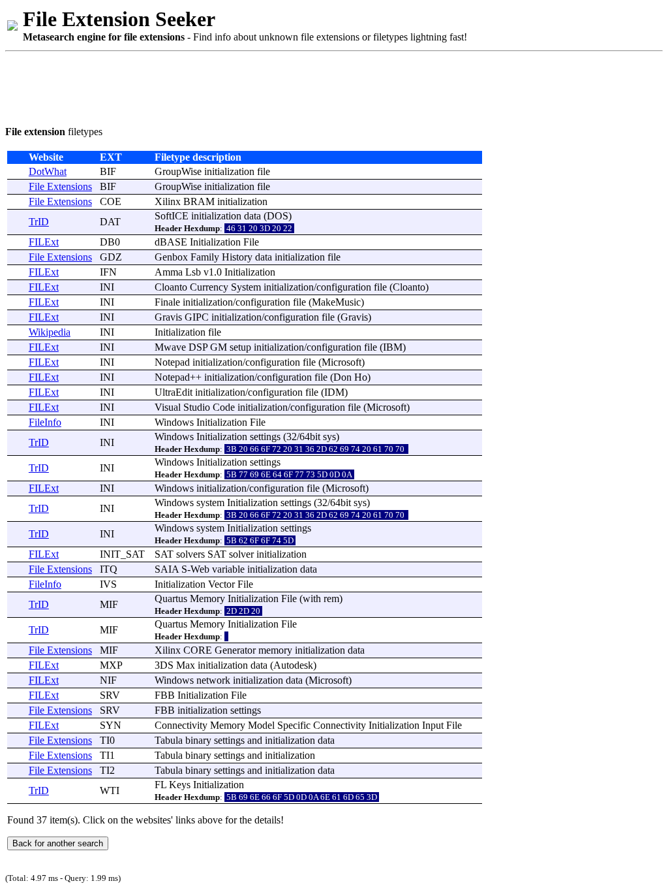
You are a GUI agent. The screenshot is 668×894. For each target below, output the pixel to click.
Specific (294, 725)
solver (241, 554)
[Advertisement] (242, 86)
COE (110, 201)
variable (228, 569)
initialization (229, 171)
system (210, 502)
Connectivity (181, 725)
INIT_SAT (122, 554)
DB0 (110, 241)
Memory (207, 598)
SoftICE (172, 215)
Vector (221, 584)
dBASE (171, 241)
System (246, 287)
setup (240, 347)
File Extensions (60, 186)
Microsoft (341, 362)
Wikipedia (49, 332)
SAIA (167, 569)
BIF (108, 171)
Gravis (168, 317)
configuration (343, 287)
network (213, 680)
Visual (168, 407)
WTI (109, 790)
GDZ (111, 257)
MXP (111, 665)
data (252, 215)
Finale (167, 302)
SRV (110, 695)
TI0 (107, 740)
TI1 (107, 755)
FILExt (44, 241)
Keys (179, 784)
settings (265, 436)
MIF (109, 604)
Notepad (172, 362)
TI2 (107, 770)
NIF (108, 680)
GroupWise (178, 171)
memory (275, 650)
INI (107, 287)
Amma (169, 272)
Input (433, 725)
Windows (174, 422)
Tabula (169, 740)
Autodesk (293, 665)
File (251, 241)
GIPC (197, 317)
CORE (197, 650)
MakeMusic (336, 302)
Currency (209, 287)
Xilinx (168, 201)
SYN (110, 725)
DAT (110, 221)
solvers (190, 554)
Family (204, 257)
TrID (39, 221)
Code (224, 407)
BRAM (199, 201)
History (237, 257)
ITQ (108, 569)
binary (198, 740)
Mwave (170, 347)
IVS (108, 584)
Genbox (171, 257)
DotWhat (48, 171)
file (263, 171)
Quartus (171, 598)
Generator (235, 650)
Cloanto (171, 287)
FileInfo (45, 422)
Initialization (215, 241)
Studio (196, 407)
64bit (309, 436)
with (312, 598)
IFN (108, 272)
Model (261, 725)
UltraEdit (173, 392)
